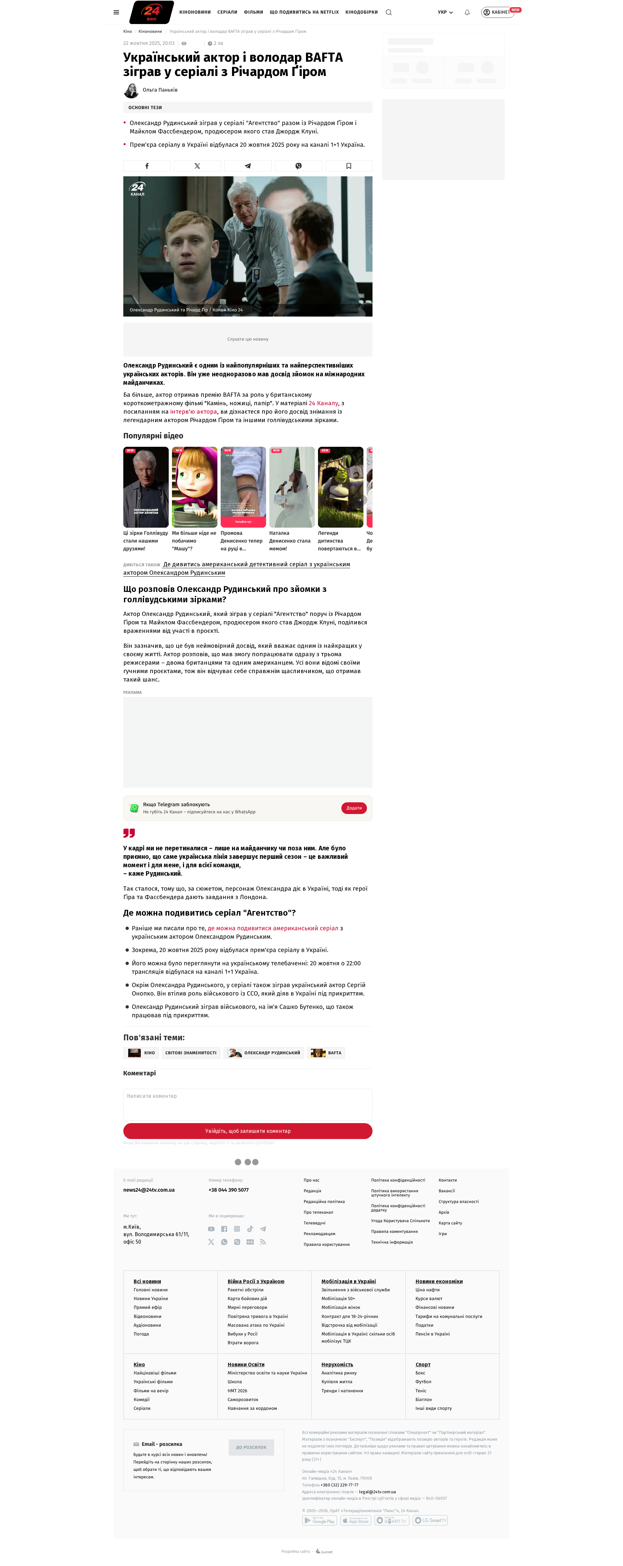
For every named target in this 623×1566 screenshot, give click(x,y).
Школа (235, 1381)
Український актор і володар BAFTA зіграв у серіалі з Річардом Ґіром (238, 32)
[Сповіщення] (467, 12)
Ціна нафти (428, 1290)
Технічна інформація (392, 1242)
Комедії (142, 1399)
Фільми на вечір (151, 1391)
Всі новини (147, 1281)
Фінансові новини (435, 1307)
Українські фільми (153, 1381)
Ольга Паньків (160, 90)
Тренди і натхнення (342, 1391)
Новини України (151, 1298)
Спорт (423, 1364)
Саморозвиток (243, 1399)
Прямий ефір (148, 1307)
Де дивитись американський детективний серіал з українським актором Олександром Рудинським (236, 568)
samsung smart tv (430, 1520)
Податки (425, 1325)
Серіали (227, 12)
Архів (444, 1212)
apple (355, 1520)
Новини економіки (439, 1281)
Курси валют (429, 1298)
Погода (141, 1334)
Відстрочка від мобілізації (349, 1325)
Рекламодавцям (319, 1234)
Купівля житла (337, 1381)
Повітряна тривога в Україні (258, 1316)
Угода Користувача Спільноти (400, 1221)
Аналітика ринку (339, 1373)
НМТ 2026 (238, 1391)
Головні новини (151, 1290)
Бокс (420, 1373)
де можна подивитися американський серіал (272, 928)
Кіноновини (195, 12)
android (319, 1520)
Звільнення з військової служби (356, 1290)
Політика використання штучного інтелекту (394, 1193)
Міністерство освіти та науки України (267, 1373)
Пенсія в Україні (433, 1334)
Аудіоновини (147, 1325)
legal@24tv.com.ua (377, 1491)
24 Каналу (323, 403)
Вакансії (447, 1191)
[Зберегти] (349, 166)
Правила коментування (394, 1232)
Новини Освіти (246, 1364)
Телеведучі (314, 1223)
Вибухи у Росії (243, 1334)
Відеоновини (148, 1316)
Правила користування (327, 1245)
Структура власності (459, 1202)
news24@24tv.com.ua (149, 1190)
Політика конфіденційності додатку (398, 1208)
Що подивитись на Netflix (304, 12)
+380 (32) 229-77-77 (340, 1485)
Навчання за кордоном (252, 1408)
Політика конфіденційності (398, 1180)
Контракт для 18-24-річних (350, 1316)
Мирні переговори (247, 1307)
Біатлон (424, 1399)
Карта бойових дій (247, 1298)
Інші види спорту (434, 1408)
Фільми (253, 12)
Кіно (128, 32)
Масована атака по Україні (256, 1325)
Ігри (443, 1234)
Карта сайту (450, 1223)
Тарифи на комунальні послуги (449, 1316)
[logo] (151, 12)
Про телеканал (318, 1212)
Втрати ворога (243, 1343)
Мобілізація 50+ (338, 1298)
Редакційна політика (324, 1202)
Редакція (312, 1191)
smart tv (391, 1520)
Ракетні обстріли (246, 1290)
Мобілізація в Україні (349, 1281)
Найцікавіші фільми (155, 1373)
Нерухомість (337, 1364)
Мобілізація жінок (341, 1307)
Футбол (424, 1381)
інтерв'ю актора (193, 411)
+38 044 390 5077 (229, 1190)
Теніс (421, 1391)
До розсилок (252, 1447)
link (211, 1228)
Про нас (312, 1180)
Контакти (448, 1180)
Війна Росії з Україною (256, 1281)
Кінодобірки (362, 12)
